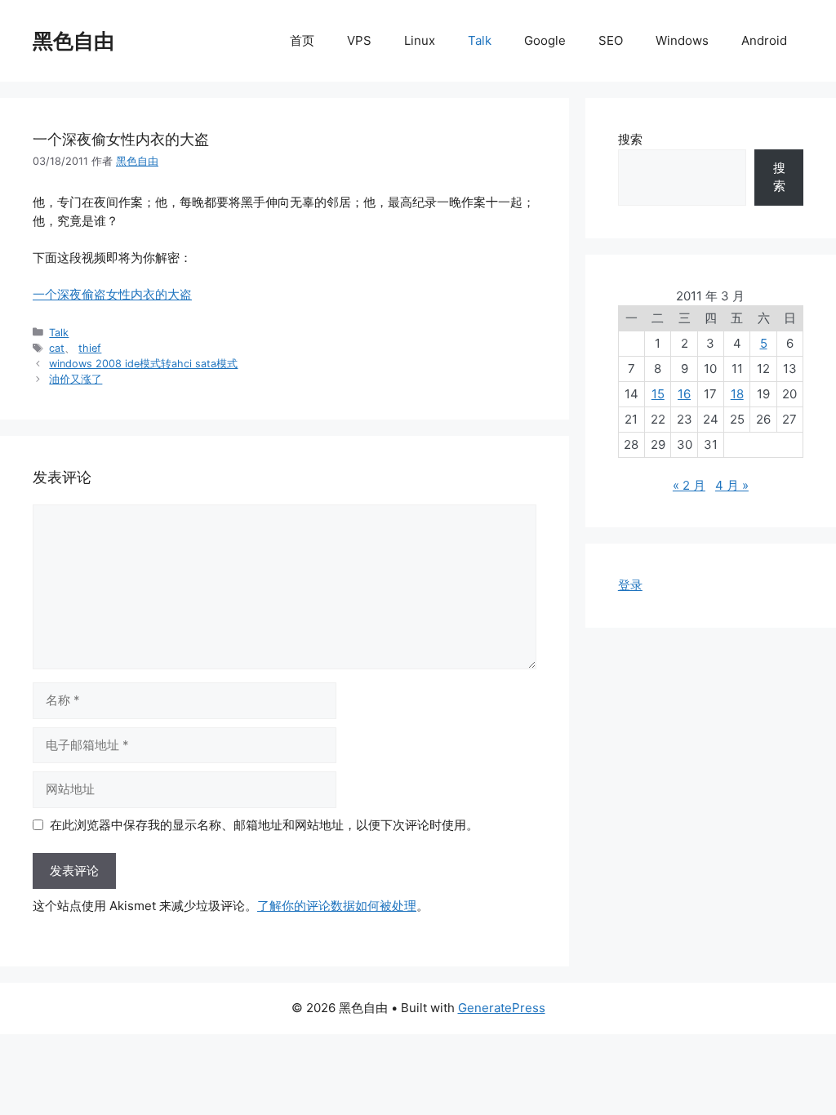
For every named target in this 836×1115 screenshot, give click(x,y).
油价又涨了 (75, 379)
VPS (359, 40)
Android (764, 40)
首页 (302, 40)
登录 (630, 585)
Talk (479, 40)
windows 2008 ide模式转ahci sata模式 (143, 364)
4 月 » (732, 485)
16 (684, 394)
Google (545, 40)
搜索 (630, 139)
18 (737, 394)
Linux (419, 40)
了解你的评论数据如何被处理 (336, 905)
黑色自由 (73, 41)
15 (658, 394)
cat (56, 348)
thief (89, 348)
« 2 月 (689, 485)
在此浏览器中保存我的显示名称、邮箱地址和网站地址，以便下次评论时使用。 (264, 825)
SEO (610, 40)
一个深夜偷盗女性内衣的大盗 (112, 294)
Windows (682, 40)
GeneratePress (501, 1007)
